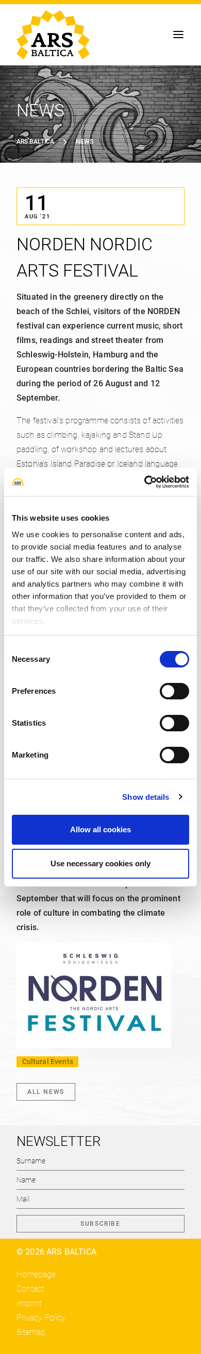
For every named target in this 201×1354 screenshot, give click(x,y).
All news (45, 1091)
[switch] (174, 691)
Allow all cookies (100, 829)
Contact (30, 1289)
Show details (145, 797)
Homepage (36, 1274)
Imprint (29, 1303)
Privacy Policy (40, 1318)
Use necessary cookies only (100, 863)
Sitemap (30, 1332)
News (84, 141)
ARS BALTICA (35, 141)
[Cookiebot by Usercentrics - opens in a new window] (144, 482)
